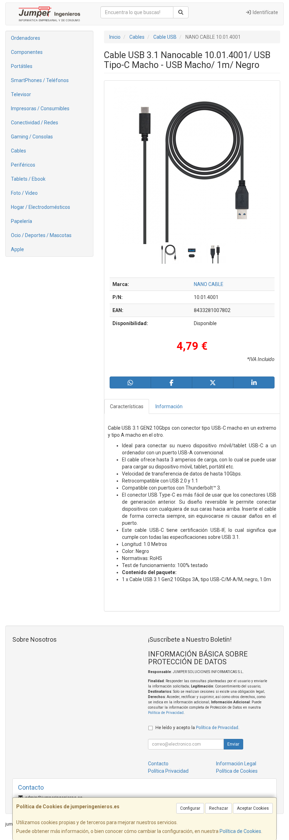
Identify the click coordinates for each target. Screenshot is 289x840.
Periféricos (23, 165)
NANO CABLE (208, 284)
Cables (18, 151)
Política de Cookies (240, 831)
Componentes (27, 52)
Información (169, 406)
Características (126, 406)
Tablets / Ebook (28, 179)
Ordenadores (25, 38)
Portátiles (21, 66)
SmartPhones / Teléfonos (40, 80)
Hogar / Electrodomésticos (40, 207)
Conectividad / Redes (34, 122)
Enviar (233, 744)
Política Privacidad (168, 771)
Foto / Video (24, 193)
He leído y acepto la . (197, 727)
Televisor (21, 94)
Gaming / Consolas (32, 136)
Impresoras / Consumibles (40, 108)
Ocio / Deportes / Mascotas (41, 235)
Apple (17, 249)
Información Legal (236, 763)
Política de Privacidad (166, 713)
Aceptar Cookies (253, 808)
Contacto (158, 763)
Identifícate (265, 12)
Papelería (21, 221)
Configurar (190, 808)
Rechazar (218, 808)
